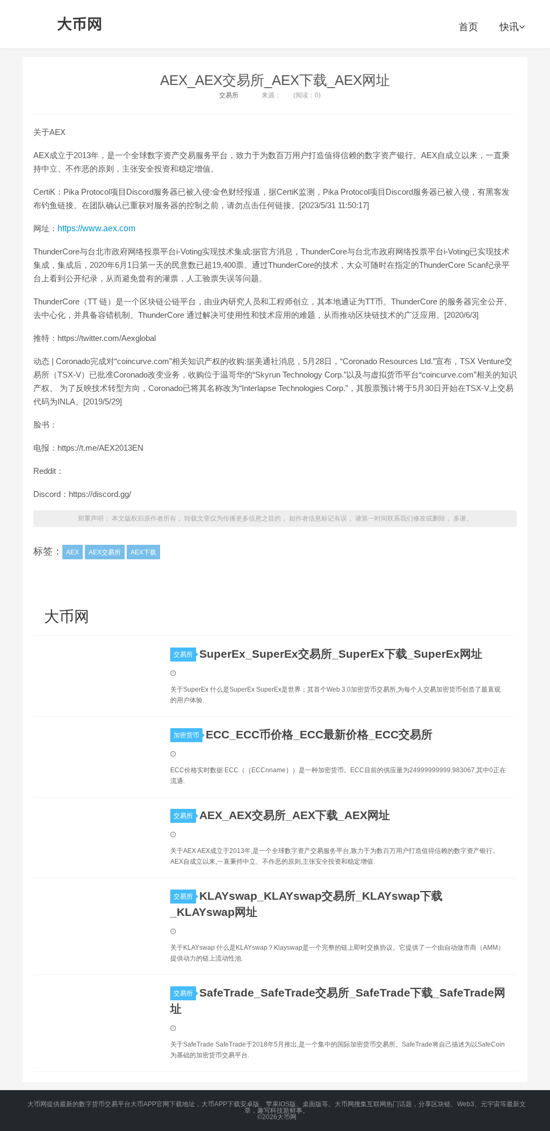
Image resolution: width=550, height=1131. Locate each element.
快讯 (509, 27)
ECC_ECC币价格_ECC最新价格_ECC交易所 (319, 734)
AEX (72, 552)
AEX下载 (143, 552)
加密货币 (186, 735)
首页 (468, 27)
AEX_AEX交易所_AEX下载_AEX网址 (275, 80)
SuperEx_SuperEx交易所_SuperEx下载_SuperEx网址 (340, 654)
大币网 (80, 24)
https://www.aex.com (96, 228)
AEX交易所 (105, 552)
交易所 (228, 95)
